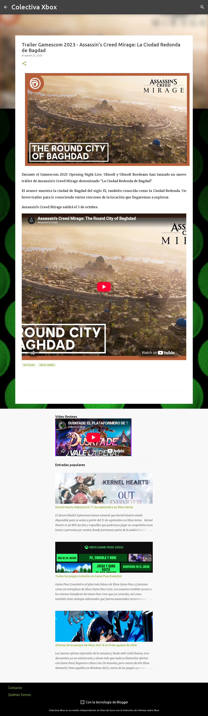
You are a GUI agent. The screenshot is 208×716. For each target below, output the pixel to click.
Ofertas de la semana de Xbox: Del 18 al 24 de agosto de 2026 (96, 645)
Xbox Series (47, 365)
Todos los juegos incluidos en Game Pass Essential (88, 576)
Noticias (29, 365)
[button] (24, 64)
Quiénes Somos (19, 694)
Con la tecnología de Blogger (106, 702)
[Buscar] (62, 7)
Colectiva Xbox (34, 7)
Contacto (15, 688)
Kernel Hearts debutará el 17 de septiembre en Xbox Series (94, 507)
